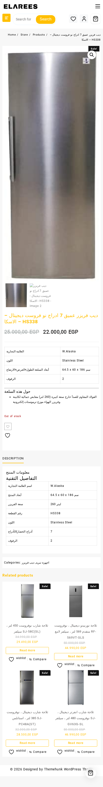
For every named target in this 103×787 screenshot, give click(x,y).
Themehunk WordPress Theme (68, 769)
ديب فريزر (28, 562)
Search (46, 19)
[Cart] (95, 19)
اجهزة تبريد (42, 562)
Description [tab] (13, 458)
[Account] (84, 18)
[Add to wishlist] (7, 426)
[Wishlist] (73, 18)
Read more (27, 650)
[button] (91, 55)
